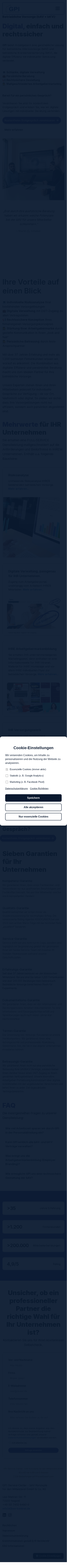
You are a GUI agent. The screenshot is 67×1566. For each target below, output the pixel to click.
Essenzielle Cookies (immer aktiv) (28, 769)
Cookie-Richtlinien (39, 788)
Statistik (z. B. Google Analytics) (27, 775)
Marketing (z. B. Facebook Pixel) (27, 781)
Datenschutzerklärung (16, 788)
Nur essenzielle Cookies (33, 816)
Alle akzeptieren (33, 807)
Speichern (33, 797)
